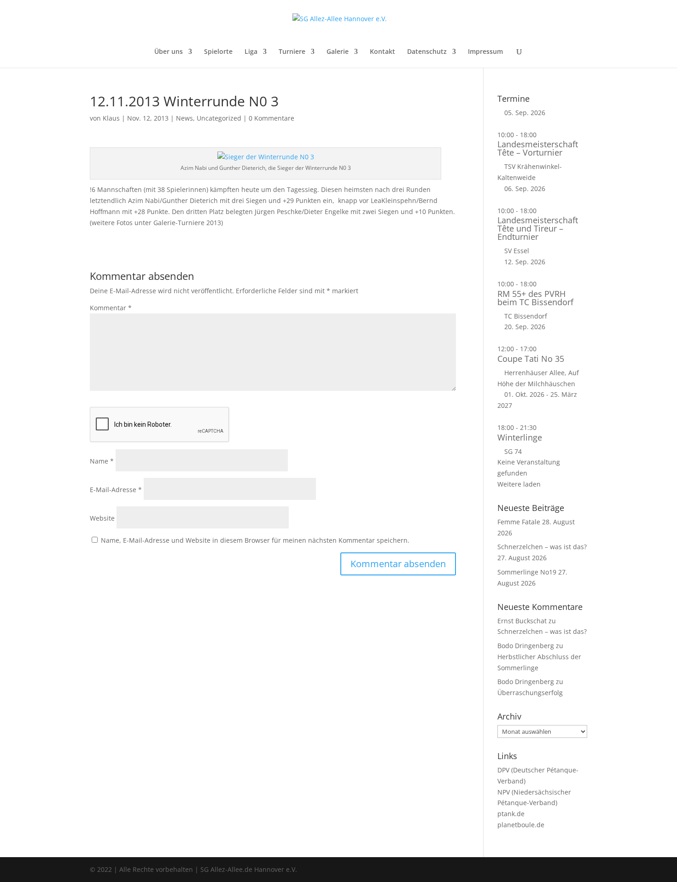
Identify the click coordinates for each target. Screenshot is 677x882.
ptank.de (511, 813)
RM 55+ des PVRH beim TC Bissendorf (535, 298)
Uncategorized (219, 118)
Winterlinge (519, 437)
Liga (251, 52)
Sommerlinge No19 (526, 572)
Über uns (168, 52)
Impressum (485, 52)
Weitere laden (519, 484)
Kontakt (382, 52)
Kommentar (111, 307)
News (184, 118)
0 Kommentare (271, 118)
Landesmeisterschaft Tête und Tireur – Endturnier (537, 228)
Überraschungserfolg (530, 692)
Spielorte (218, 52)
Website (102, 518)
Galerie (338, 52)
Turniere (292, 52)
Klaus (111, 118)
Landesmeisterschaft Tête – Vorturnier (537, 148)
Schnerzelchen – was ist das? (542, 546)
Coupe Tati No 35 (530, 358)
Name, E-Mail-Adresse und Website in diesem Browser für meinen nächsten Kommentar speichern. (255, 540)
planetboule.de (520, 824)
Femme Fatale (518, 521)
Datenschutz (427, 52)
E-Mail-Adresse (116, 489)
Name (102, 461)
